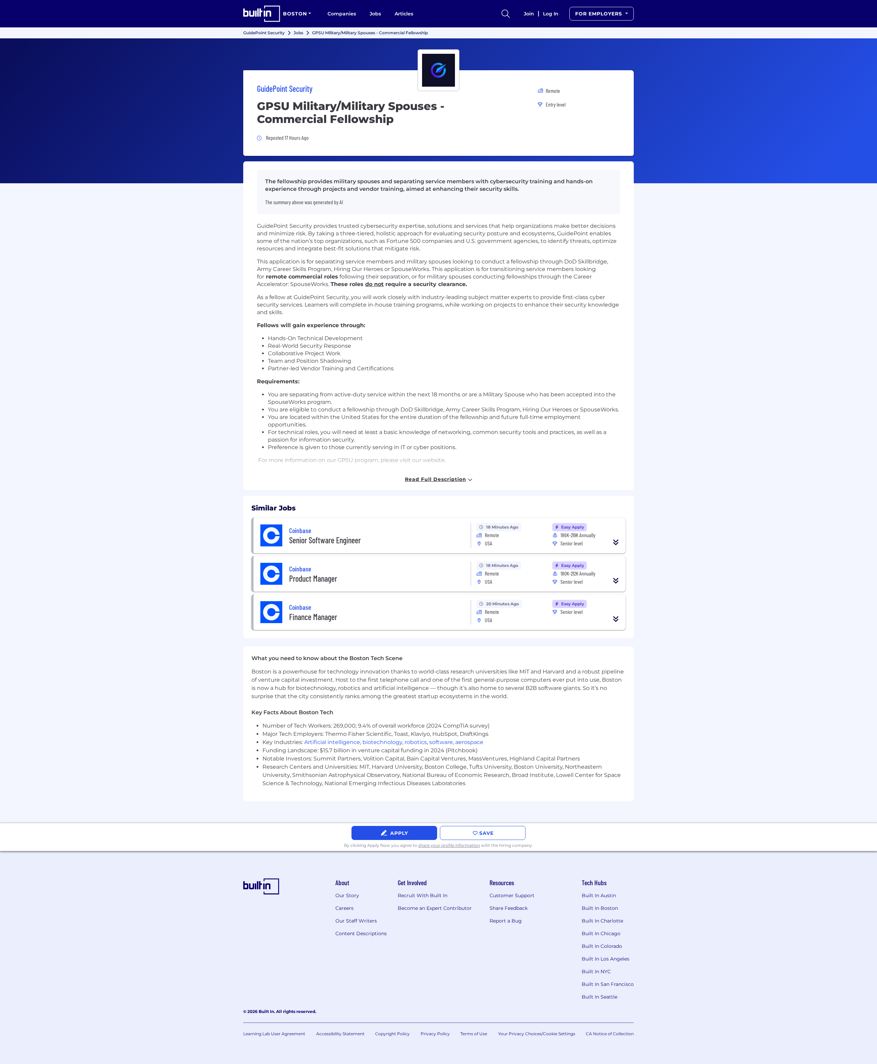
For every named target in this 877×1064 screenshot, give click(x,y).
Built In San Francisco (608, 984)
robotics (416, 742)
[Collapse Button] (616, 542)
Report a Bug (506, 921)
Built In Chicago (601, 933)
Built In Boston (600, 908)
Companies (342, 14)
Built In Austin (599, 895)
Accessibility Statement (340, 1033)
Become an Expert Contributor (435, 908)
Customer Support (512, 895)
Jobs (375, 14)
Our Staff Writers (356, 921)
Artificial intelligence (332, 742)
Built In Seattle (599, 997)
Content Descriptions (361, 933)
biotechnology (382, 742)
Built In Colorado (602, 946)
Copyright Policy (392, 1033)
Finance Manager (313, 617)
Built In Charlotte (602, 921)
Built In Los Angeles (605, 959)
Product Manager (313, 578)
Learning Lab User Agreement (274, 1033)
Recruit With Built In (422, 895)
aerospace (469, 742)
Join (529, 14)
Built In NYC (596, 971)
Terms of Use (473, 1033)
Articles (404, 14)
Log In (550, 14)
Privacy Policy (435, 1033)
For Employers (599, 14)
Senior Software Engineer (325, 540)
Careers (344, 908)
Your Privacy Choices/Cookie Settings (536, 1033)
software (441, 742)
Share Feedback (509, 908)
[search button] (505, 13)
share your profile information (449, 845)
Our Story (347, 895)
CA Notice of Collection (610, 1033)
